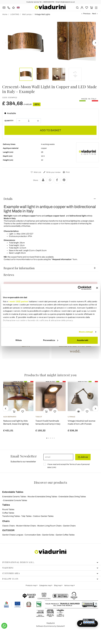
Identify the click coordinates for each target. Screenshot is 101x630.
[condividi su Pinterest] (64, 180)
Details (8, 199)
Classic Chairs (8, 526)
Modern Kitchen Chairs (26, 526)
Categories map (45, 585)
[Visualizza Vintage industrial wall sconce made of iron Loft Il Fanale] (78, 411)
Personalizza (49, 340)
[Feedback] (13, 7)
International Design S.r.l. (18, 562)
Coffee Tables (8, 513)
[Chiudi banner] (97, 288)
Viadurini (7, 567)
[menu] (96, 7)
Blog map (58, 585)
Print (67, 172)
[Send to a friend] (43, 180)
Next (94, 14)
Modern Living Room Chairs (49, 526)
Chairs (6, 521)
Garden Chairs (69, 526)
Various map (69, 585)
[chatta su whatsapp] (4, 626)
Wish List (37, 172)
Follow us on (10, 578)
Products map (31, 585)
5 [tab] (56, 440)
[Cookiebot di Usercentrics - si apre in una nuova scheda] (79, 288)
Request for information (19, 268)
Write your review (53, 172)
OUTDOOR (8, 530)
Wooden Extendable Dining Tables (42, 497)
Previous (86, 14)
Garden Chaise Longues (12, 535)
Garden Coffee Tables (65, 535)
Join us (84, 457)
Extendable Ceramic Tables (14, 497)
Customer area (11, 573)
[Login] (82, 7)
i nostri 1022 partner (18, 301)
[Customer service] (8, 7)
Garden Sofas (48, 535)
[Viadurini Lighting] (87, 152)
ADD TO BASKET (50, 130)
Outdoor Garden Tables (43, 516)
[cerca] (77, 7)
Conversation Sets (33, 535)
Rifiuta (19, 340)
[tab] (50, 198)
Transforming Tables (11, 516)
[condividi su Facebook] (57, 180)
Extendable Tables (12, 492)
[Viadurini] (50, 7)
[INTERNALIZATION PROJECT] (22, 604)
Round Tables (8, 509)
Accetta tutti (82, 340)
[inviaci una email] (4, 7)
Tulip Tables (26, 516)
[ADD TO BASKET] (14, 411)
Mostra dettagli (86, 332)
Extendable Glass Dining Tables (72, 497)
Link (53, 467)
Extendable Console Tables (15, 500)
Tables (6, 505)
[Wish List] (22, 411)
